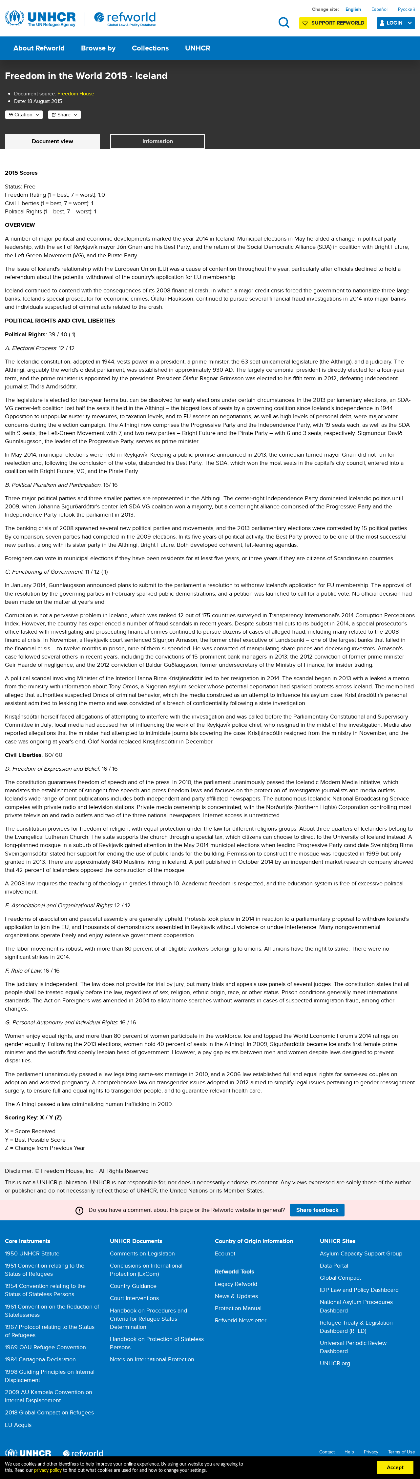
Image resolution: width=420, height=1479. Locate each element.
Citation (23, 114)
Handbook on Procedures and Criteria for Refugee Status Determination (148, 1318)
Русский (406, 9)
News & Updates (236, 1296)
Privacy (371, 1452)
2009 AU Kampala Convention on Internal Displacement (48, 1396)
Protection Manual (238, 1308)
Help (349, 1452)
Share (64, 114)
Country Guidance (133, 1286)
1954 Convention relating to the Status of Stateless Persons (45, 1290)
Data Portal (334, 1265)
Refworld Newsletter (240, 1320)
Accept (395, 1467)
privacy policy (48, 1470)
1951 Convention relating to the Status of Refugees (44, 1269)
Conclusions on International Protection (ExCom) (146, 1269)
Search (284, 22)
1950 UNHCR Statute (32, 1253)
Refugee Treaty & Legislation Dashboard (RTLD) (356, 1326)
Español (379, 9)
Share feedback (317, 1210)
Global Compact (340, 1277)
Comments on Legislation (142, 1253)
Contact (327, 1452)
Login (395, 23)
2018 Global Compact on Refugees (49, 1412)
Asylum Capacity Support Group (361, 1253)
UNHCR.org (335, 1363)
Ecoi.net (225, 1253)
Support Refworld (337, 23)
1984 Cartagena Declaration (40, 1359)
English (353, 9)
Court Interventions (134, 1298)
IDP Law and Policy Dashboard (359, 1290)
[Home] (80, 19)
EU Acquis (18, 1425)
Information (157, 141)
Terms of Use (401, 1452)
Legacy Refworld (236, 1284)
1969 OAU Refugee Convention (45, 1347)
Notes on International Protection (152, 1359)
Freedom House (75, 93)
